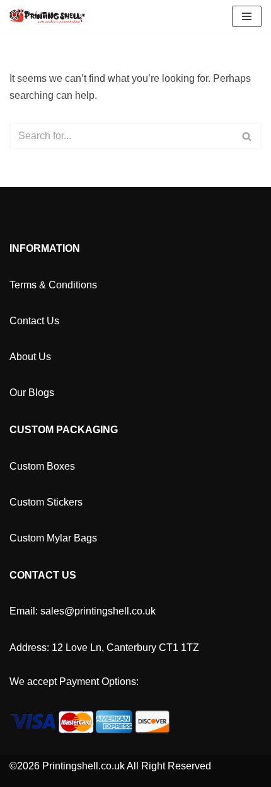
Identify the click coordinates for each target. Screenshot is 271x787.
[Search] (247, 136)
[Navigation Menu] (247, 16)
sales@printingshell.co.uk (98, 611)
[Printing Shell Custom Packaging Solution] (47, 16)
